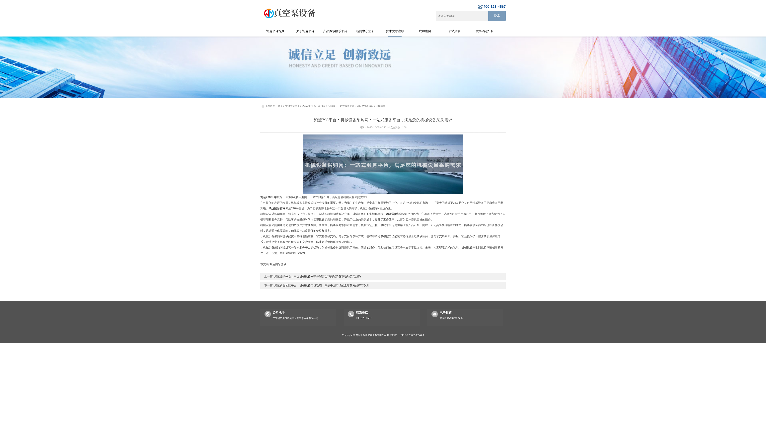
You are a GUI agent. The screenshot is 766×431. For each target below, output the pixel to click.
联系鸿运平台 (485, 31)
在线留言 (455, 31)
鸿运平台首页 (275, 31)
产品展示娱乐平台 (335, 31)
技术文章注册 (395, 31)
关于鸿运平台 (305, 31)
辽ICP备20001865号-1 (412, 335)
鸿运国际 (275, 264)
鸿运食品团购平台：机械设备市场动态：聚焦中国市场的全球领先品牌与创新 (321, 285)
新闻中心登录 (365, 31)
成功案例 (425, 31)
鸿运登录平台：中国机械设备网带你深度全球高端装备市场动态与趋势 (317, 276)
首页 (280, 106)
